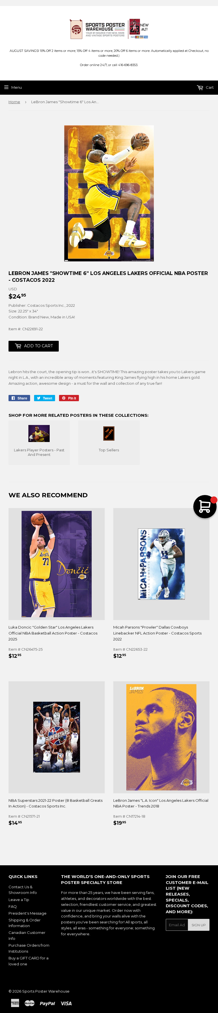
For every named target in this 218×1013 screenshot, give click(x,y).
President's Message (28, 913)
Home (14, 102)
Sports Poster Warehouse (46, 991)
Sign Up (199, 925)
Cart (209, 87)
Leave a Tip (19, 899)
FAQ (13, 906)
